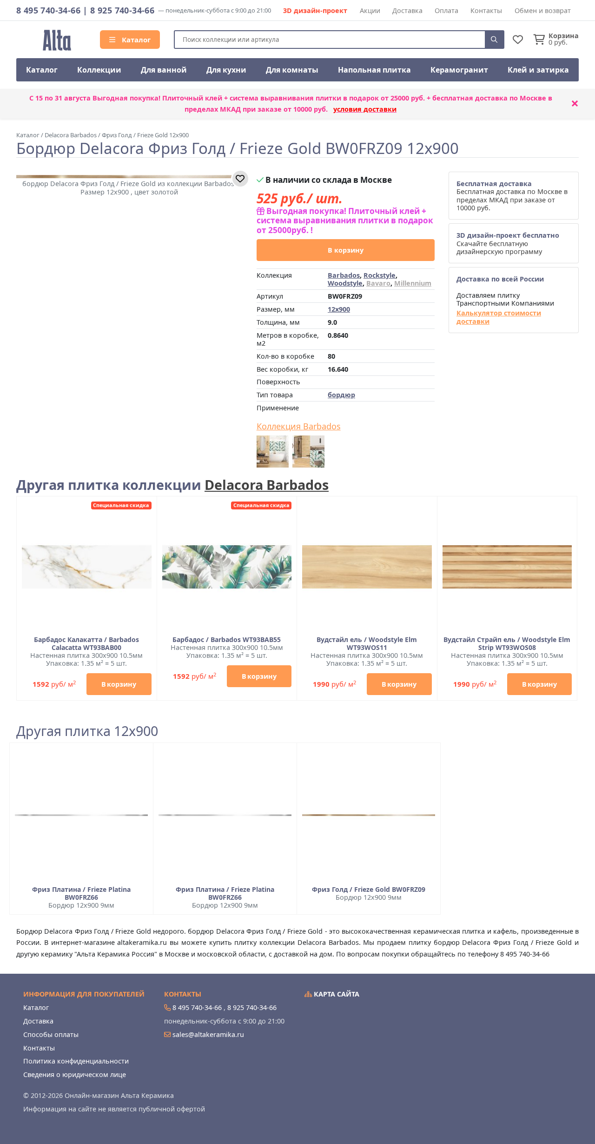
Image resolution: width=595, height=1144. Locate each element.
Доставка (407, 10)
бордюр (341, 394)
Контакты (486, 10)
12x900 (339, 309)
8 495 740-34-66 (48, 10)
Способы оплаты (51, 1034)
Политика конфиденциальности (76, 1061)
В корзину (346, 250)
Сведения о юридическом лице (74, 1074)
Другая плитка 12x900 (87, 731)
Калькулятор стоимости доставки (498, 317)
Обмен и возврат (543, 10)
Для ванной (164, 70)
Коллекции (99, 70)
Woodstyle (345, 283)
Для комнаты (292, 70)
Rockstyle (380, 275)
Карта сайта (335, 994)
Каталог (135, 39)
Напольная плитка (374, 70)
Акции (370, 10)
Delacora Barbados (267, 484)
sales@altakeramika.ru (208, 1034)
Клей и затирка (538, 70)
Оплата (446, 10)
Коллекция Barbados (299, 426)
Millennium (412, 283)
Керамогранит (459, 70)
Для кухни (226, 70)
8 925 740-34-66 (122, 10)
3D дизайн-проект (315, 10)
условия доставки (365, 109)
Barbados (344, 275)
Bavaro (378, 283)
